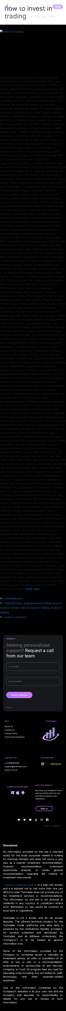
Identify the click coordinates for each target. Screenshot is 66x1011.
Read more (32, 588)
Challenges (22, 17)
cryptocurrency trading (38, 603)
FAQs (31, 17)
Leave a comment (15, 617)
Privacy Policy (11, 733)
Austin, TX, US (11, 770)
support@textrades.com (16, 766)
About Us (9, 726)
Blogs (37, 17)
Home (13, 17)
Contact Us (10, 730)
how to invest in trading (35, 607)
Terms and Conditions (15, 737)
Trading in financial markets (20, 884)
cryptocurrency (13, 603)
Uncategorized (13, 598)
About (44, 17)
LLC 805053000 (12, 763)
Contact (52, 17)
